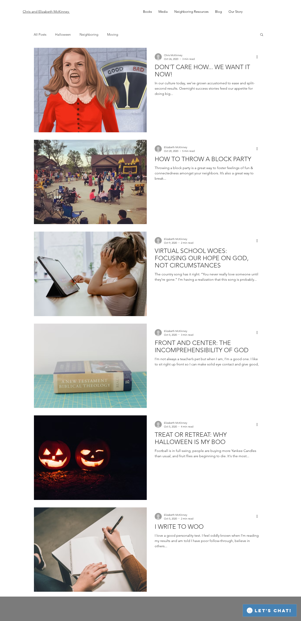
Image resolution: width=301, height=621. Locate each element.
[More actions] (258, 56)
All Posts (40, 34)
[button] (262, 35)
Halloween (63, 34)
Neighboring (89, 34)
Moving (112, 34)
